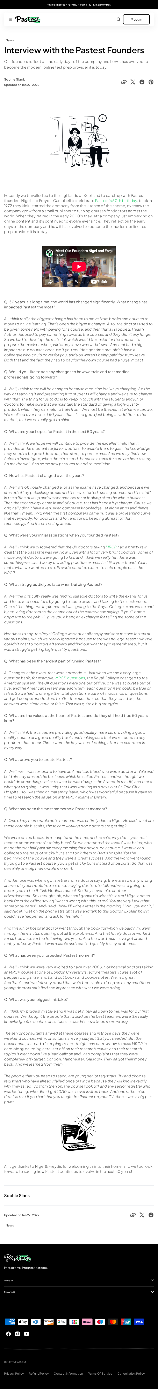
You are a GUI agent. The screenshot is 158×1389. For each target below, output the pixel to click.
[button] (10, 19)
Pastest (20, 1362)
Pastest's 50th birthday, (116, 200)
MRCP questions (70, 677)
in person (61, 4)
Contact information (68, 1373)
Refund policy (39, 1373)
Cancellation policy (131, 1373)
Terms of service (100, 1373)
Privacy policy (14, 1373)
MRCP (111, 547)
